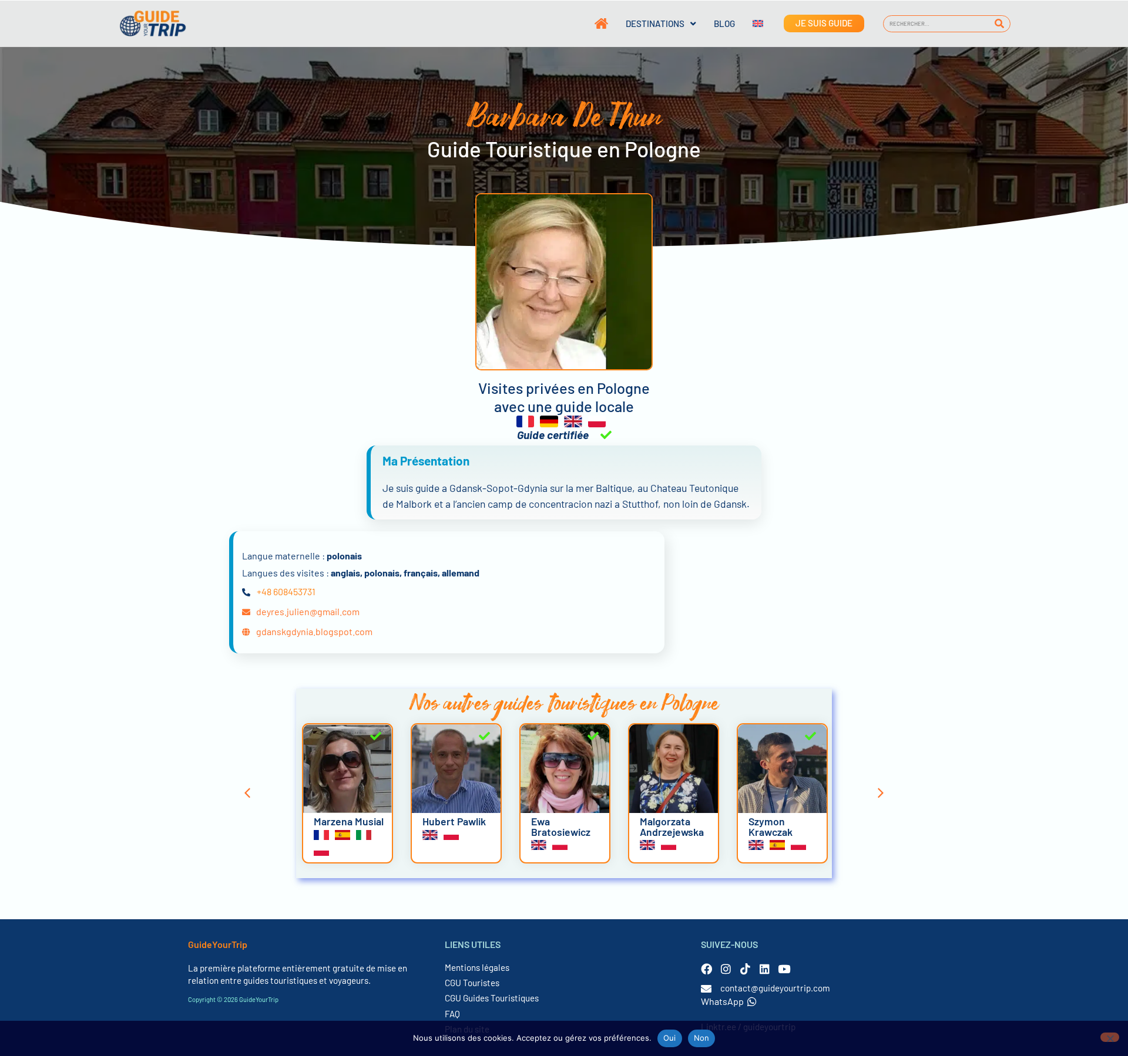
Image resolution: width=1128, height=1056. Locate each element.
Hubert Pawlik (454, 821)
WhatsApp (722, 1001)
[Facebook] (706, 968)
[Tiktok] (745, 968)
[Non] (1109, 1037)
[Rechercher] (999, 24)
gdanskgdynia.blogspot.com (314, 631)
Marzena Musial (349, 821)
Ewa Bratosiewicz (560, 826)
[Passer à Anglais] (749, 23)
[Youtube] (784, 968)
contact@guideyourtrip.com (775, 988)
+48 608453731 (286, 591)
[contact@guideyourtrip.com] (706, 988)
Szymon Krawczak (770, 826)
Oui (669, 1037)
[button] (247, 793)
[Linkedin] (764, 968)
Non (702, 1037)
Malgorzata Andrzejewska (672, 826)
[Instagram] (725, 968)
